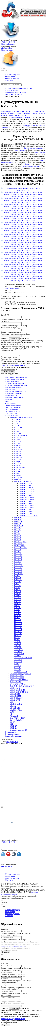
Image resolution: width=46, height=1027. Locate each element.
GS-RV (17, 576)
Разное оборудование (13, 736)
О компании (10, 77)
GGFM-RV (18, 574)
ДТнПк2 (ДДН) (16, 704)
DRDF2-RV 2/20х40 (26, 508)
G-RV (16, 584)
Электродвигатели (12, 734)
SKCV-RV (18, 634)
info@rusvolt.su (6, 48)
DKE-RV (17, 528)
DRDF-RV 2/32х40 (26, 514)
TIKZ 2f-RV (18, 650)
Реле (7, 401)
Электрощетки (11, 732)
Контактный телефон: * (10, 989)
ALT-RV (17, 425)
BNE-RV (17, 451)
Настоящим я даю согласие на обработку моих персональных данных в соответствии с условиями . (20, 363)
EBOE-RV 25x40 (20, 548)
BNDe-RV (18, 449)
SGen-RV (17, 636)
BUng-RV (18, 462)
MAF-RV (17, 604)
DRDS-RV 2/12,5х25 (26, 492)
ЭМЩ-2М (13, 728)
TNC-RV (17, 646)
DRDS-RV (28, 117)
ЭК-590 (13, 722)
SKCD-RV (18, 622)
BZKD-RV (18, 427)
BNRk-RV (18, 457)
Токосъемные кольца (13, 407)
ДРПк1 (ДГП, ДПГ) (17, 690)
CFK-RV (17, 464)
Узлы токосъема (11, 413)
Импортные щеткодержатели (21, 417)
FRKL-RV (18, 556)
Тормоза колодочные (13, 405)
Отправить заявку (8, 371)
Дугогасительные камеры (15, 383)
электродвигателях (12, 288)
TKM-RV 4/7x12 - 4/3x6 (23, 658)
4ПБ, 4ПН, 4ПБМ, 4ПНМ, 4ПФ (22, 686)
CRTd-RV (18, 472)
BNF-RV (17, 453)
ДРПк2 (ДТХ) (15, 700)
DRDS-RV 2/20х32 (26, 502)
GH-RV (17, 588)
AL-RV (17, 423)
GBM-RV (17, 578)
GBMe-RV (18, 580)
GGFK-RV (18, 572)
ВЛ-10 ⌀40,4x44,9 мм (18, 684)
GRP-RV (17, 592)
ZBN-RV (17, 670)
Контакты (9, 81)
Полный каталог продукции (16, 377)
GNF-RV (17, 586)
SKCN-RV (18, 632)
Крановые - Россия (17, 676)
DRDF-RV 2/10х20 (26, 486)
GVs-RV (17, 596)
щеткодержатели (16, 117)
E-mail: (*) (4, 321)
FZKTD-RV (18, 566)
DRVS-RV (18, 518)
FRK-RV (17, 550)
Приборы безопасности (14, 397)
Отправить (5, 952)
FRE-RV (17, 552)
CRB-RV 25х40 (20, 468)
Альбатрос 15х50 (20, 672)
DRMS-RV (18, 522)
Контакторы (10, 389)
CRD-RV (17, 470)
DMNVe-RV (18, 526)
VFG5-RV (18, 662)
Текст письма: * (7, 995)
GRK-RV (17, 590)
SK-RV (17, 618)
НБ (11, 714)
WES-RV (17, 668)
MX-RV (17, 606)
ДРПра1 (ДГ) (15, 694)
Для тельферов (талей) (18, 730)
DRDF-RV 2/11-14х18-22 (28, 516)
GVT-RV (17, 594)
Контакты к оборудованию (15, 391)
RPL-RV (17, 614)
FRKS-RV (18, 558)
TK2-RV (17, 656)
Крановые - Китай (17, 678)
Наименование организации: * (12, 970)
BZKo (16, 429)
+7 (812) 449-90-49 (8, 42)
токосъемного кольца (31, 166)
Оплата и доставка (12, 79)
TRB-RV (17, 644)
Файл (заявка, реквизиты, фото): (13, 1004)
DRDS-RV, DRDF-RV (22, 482)
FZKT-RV (18, 564)
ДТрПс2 (13, 706)
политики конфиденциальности (13, 365)
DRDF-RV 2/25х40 (26, 512)
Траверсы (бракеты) (12, 411)
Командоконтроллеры (13, 387)
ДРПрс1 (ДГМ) (15, 696)
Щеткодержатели (11, 415)
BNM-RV (17, 455)
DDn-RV (17, 540)
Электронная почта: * (9, 983)
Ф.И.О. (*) (5, 315)
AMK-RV (18, 419)
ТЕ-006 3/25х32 (16, 720)
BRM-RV (17, 433)
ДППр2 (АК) (15, 688)
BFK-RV (17, 441)
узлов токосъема (20, 150)
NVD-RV (17, 600)
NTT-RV (17, 598)
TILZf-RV (18, 652)
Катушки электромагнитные (16, 385)
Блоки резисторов (12, 381)
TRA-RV (17, 642)
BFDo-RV (18, 439)
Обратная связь (7, 50)
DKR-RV (17, 530)
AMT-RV (17, 421)
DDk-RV (17, 538)
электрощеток (39, 152)
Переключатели (11, 395)
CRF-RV (17, 474)
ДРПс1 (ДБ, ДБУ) (16, 698)
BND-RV (17, 447)
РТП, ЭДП (14, 716)
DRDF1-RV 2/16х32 (26, 498)
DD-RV (17, 534)
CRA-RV (17, 466)
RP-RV (17, 610)
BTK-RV (17, 459)
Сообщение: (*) (7, 351)
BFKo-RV (18, 443)
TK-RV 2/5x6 (19, 654)
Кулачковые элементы (13, 393)
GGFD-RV (18, 570)
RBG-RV (17, 608)
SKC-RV (17, 620)
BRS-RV (17, 431)
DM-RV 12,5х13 (20, 542)
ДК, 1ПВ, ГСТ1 (16, 710)
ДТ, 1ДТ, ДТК (15, 708)
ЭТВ (11, 724)
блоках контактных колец (34, 148)
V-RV (16, 664)
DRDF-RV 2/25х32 (26, 510)
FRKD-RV (18, 554)
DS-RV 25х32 (19, 546)
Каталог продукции (12, 75)
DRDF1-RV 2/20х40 (26, 506)
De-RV (16, 532)
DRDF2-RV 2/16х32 (26, 500)
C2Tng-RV (18, 478)
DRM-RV (17, 524)
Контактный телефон (9, 935)
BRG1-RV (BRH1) (21, 435)
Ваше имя (4, 929)
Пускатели (9, 399)
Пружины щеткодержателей (20, 674)
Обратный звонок (8, 44)
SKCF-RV (18, 624)
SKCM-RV (18, 630)
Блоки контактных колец (14, 379)
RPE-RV (17, 612)
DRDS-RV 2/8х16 (25, 484)
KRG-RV (17, 602)
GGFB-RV (18, 568)
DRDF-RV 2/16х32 (26, 496)
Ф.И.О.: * (4, 964)
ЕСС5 (12, 712)
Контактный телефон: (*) (10, 328)
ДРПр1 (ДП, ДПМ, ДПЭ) (19, 692)
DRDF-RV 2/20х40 (26, 504)
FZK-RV (17, 562)
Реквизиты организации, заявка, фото (15, 334)
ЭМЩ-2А (13, 726)
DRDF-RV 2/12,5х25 (26, 490)
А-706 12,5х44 (15, 682)
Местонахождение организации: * (14, 976)
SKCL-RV (18, 628)
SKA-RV (17, 616)
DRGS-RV (18, 520)
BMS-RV (17, 445)
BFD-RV (17, 437)
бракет (27, 164)
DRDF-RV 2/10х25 (26, 488)
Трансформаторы (11, 409)
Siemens (17, 640)
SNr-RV (17, 638)
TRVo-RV (18, 648)
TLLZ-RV (18, 660)
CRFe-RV (18, 476)
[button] (23, 69)
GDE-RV (17, 582)
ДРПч (12, 702)
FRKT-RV (18, 560)
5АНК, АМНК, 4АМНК (19, 680)
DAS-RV (17, 480)
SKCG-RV (18, 626)
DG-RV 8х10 (19, 544)
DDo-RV (17, 536)
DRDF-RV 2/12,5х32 (26, 494)
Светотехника (10, 403)
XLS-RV (17, 666)
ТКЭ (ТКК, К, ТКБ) (17, 718)
